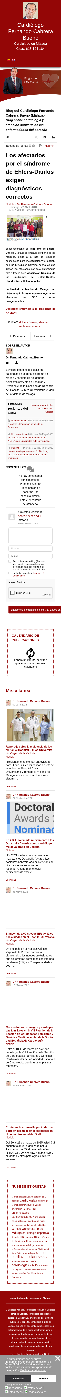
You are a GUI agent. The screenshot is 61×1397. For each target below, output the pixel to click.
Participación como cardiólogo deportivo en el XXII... (21, 336)
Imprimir (49, 145)
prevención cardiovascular (24, 1209)
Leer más (11, 786)
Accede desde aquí (29, 516)
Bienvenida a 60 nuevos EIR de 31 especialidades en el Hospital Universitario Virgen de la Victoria (30, 937)
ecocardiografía (30, 1253)
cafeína (22, 1273)
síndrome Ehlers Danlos (30, 1205)
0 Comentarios (36, 209)
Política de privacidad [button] (33, 1370)
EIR (21, 1237)
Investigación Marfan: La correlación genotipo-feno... (44, 336)
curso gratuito (18, 1269)
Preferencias (34, 1388)
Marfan (44, 322)
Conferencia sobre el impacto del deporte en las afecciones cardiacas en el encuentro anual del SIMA (29, 1131)
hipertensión (32, 1241)
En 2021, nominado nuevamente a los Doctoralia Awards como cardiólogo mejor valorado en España (30, 843)
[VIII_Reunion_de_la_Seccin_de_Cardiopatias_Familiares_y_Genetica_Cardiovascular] (30, 1005)
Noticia (10, 204)
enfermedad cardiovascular (24, 1249)
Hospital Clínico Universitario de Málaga (29, 1229)
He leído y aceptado (28, 574)
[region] (30, 85)
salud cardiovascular (29, 1255)
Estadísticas (15, 1392)
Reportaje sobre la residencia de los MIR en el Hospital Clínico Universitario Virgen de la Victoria (29, 750)
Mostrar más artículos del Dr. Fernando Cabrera (42, 408)
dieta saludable (26, 1197)
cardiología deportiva (35, 1233)
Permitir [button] (43, 1378)
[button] (36, 137)
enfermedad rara (30, 326)
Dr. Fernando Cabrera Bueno (34, 204)
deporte (15, 1237)
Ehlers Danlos (28, 322)
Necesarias (15, 1388)
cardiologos (29, 1225)
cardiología (27, 1200)
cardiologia (20, 1265)
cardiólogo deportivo (34, 1245)
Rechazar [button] (18, 1378)
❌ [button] (57, 1358)
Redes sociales (37, 1392)
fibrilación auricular (38, 1265)
